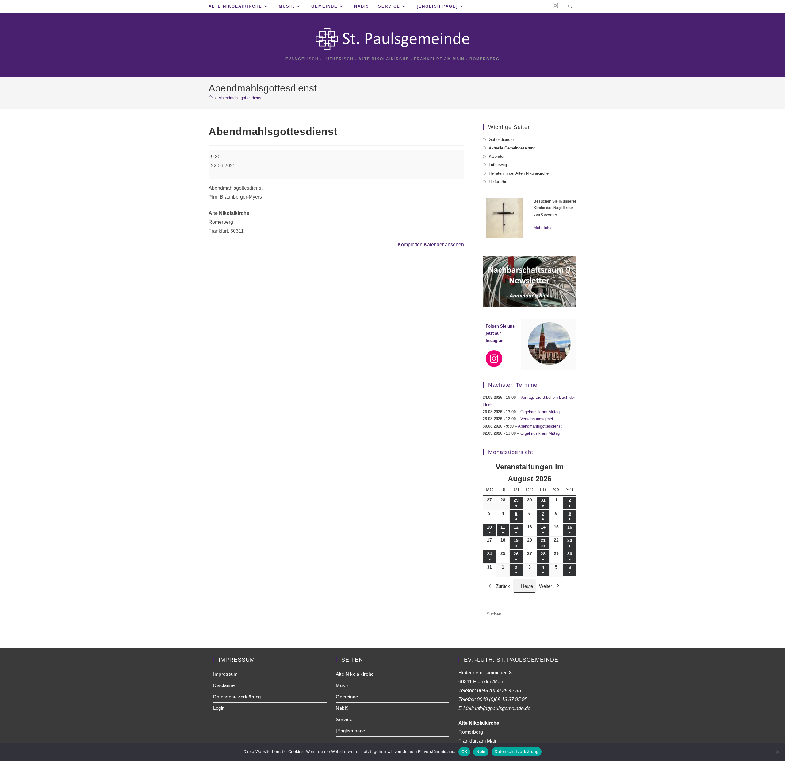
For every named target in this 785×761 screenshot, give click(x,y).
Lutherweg (498, 164)
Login (219, 708)
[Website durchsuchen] (570, 7)
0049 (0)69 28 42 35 (499, 690)
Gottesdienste (501, 139)
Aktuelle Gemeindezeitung (512, 148)
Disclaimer (224, 685)
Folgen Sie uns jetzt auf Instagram (500, 333)
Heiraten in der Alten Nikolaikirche (519, 173)
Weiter (545, 586)
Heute (527, 586)
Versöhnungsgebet (536, 419)
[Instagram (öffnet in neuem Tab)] (555, 5)
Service (344, 719)
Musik (342, 685)
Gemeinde (347, 696)
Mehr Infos (543, 227)
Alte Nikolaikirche (355, 674)
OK (464, 751)
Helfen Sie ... (500, 181)
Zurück (503, 586)
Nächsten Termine (513, 385)
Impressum (225, 674)
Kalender (496, 156)
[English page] (351, 730)
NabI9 (342, 708)
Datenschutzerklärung (237, 696)
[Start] (211, 97)
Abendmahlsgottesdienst (240, 97)
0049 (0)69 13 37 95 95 (502, 699)
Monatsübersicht (510, 452)
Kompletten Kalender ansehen (431, 244)
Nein (480, 751)
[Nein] (777, 752)
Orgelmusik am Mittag (540, 412)
